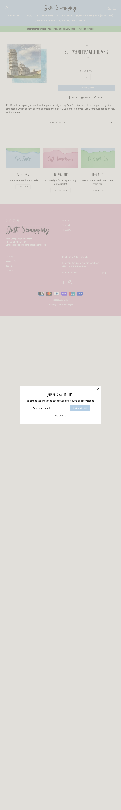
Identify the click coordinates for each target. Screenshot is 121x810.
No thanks (60, 415)
